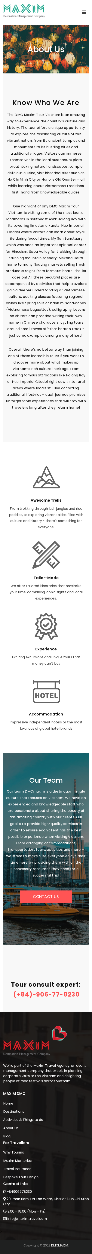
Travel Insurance (17, 1168)
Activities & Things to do (23, 1119)
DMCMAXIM (59, 1245)
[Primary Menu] (84, 12)
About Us (10, 1128)
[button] (45, 896)
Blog (6, 1136)
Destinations (13, 1111)
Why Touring (13, 1152)
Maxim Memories (17, 1160)
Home (8, 1103)
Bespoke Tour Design (21, 1177)
